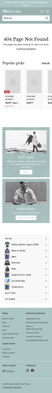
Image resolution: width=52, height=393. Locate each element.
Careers (6, 356)
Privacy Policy (32, 332)
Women (6, 326)
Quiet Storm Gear (10, 333)
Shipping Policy (33, 318)
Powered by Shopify (11, 387)
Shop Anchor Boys (26, 218)
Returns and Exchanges (37, 322)
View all (45, 63)
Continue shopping (26, 48)
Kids (4, 330)
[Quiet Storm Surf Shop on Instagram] (27, 370)
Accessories (8, 337)
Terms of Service (34, 336)
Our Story (6, 349)
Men (4, 322)
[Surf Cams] (26, 141)
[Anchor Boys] (26, 193)
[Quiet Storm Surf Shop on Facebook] (32, 370)
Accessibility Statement (37, 340)
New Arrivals (8, 318)
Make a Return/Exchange (34, 327)
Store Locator (8, 352)
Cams (26, 172)
